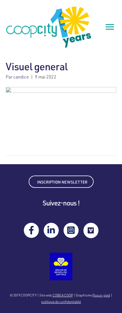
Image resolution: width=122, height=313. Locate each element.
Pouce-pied (101, 295)
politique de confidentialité (61, 301)
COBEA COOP (62, 295)
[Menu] (109, 27)
